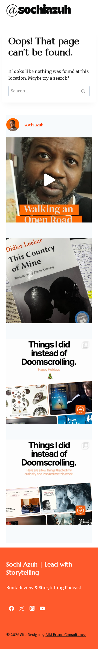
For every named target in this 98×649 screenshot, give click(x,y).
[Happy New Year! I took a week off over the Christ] (49, 381)
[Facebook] (11, 608)
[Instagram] (32, 608)
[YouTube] (42, 608)
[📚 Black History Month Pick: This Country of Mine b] (49, 280)
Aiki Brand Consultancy (65, 635)
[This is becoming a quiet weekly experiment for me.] (49, 482)
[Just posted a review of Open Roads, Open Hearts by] (49, 179)
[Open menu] (87, 10)
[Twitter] (21, 608)
